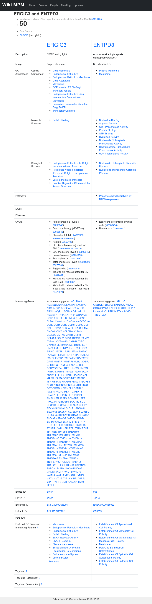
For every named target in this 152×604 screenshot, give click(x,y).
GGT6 (96, 308)
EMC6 (50, 348)
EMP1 (57, 348)
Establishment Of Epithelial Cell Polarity (116, 562)
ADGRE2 (52, 304)
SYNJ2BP (62, 428)
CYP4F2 (51, 344)
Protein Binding (61, 120)
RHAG (50, 401)
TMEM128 (65, 438)
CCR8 (64, 324)
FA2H (75, 351)
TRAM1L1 (75, 461)
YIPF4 (50, 481)
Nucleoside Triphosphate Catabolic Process (117, 171)
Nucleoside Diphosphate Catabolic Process (117, 164)
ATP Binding (106, 133)
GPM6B (51, 365)
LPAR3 (68, 375)
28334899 (85, 261)
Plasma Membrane (109, 70)
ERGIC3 (57, 44)
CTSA (68, 338)
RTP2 (57, 401)
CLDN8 (78, 331)
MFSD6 (81, 378)
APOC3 (72, 308)
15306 (50, 498)
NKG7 (64, 385)
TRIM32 (70, 465)
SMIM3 (50, 421)
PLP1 (71, 395)
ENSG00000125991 (57, 504)
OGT (49, 388)
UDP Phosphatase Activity (113, 153)
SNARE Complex (62, 541)
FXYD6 (68, 358)
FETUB (61, 354)
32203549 (58, 225)
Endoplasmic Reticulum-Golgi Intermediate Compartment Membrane (68, 97)
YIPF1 (74, 478)
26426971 (59, 275)
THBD (53, 431)
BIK (65, 318)
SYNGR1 (51, 428)
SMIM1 (80, 418)
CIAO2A (51, 331)
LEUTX (122, 308)
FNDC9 (129, 304)
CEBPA (66, 328)
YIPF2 (81, 478)
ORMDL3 (78, 388)
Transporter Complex (64, 110)
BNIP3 (71, 318)
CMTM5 (61, 334)
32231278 (76, 255)
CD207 (71, 324)
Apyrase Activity (108, 123)
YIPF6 (57, 481)
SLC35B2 (84, 411)
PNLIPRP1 (61, 398)
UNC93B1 (78, 468)
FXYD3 (59, 358)
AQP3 (74, 311)
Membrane (58, 84)
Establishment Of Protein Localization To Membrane (67, 549)
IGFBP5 (59, 371)
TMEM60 (52, 455)
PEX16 (78, 391)
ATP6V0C (81, 314)
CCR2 (50, 324)
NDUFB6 (85, 381)
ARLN (81, 311)
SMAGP (61, 418)
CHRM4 (83, 328)
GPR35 (79, 365)
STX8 (82, 425)
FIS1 (68, 354)
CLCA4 (60, 331)
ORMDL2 (68, 388)
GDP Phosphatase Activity (113, 126)
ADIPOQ (62, 304)
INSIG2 (69, 371)
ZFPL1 (50, 485)
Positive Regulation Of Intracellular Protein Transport (71, 184)
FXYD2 (50, 358)
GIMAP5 (68, 361)
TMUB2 (74, 458)
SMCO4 (71, 418)
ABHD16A (76, 301)
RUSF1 (65, 401)
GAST (50, 361)
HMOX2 (84, 368)
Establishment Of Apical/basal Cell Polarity (115, 525)
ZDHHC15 (67, 481)
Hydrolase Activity (109, 137)
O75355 (97, 511)
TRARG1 (51, 465)
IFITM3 (50, 371)
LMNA (96, 311)
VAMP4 (51, 475)
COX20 (60, 338)
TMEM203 (78, 445)
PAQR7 (59, 391)
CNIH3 (77, 334)
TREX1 (61, 465)
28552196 (67, 241)
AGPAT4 (72, 304)
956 (95, 491)
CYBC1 (82, 341)
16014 (96, 498)
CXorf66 (85, 338)
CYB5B (73, 341)
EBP (84, 344)
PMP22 (51, 398)
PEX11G (69, 391)
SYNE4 (127, 311)
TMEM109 (64, 435)
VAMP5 (60, 475)
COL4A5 (51, 338)
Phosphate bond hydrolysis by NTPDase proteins (115, 197)
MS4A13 (56, 381)
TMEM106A (99, 314)
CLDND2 (51, 334)
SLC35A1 (62, 411)
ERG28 (83, 348)
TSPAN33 (80, 465)
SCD (82, 401)
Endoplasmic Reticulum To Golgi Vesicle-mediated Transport (70, 164)
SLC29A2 (80, 408)
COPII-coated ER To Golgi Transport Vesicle (67, 88)
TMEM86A (73, 455)
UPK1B (51, 471)
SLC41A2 (84, 415)
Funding (66, 5)
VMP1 (80, 475)
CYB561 (51, 341)
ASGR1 (51, 314)
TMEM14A (76, 441)
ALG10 (56, 308)
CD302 (79, 324)
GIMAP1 (58, 361)
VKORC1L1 (71, 475)
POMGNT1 (74, 398)
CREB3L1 (98, 304)
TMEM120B (53, 438)
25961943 (58, 238)
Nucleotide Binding (109, 120)
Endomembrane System (66, 554)
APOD (80, 308)
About (32, 5)
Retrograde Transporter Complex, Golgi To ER (70, 105)
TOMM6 (65, 461)
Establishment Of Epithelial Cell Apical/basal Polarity (116, 555)
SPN (74, 421)
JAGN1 (86, 371)
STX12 (59, 425)
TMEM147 (64, 441)
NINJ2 (57, 385)
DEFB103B (75, 344)
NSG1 (85, 385)
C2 (68, 321)
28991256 (75, 258)
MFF (73, 378)
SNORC (67, 421)
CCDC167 (85, 321)
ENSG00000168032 (103, 504)
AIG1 (49, 308)
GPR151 (60, 365)
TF (48, 431)
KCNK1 (50, 375)
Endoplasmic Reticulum (65, 74)
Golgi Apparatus (61, 80)
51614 (50, 491)
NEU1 (50, 385)
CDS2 (58, 328)
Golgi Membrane (61, 70)
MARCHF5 (64, 378)
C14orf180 (60, 321)
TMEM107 (52, 435)
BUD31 (50, 321)
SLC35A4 (73, 411)
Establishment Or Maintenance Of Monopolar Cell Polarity (117, 539)
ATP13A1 (61, 314)
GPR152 (70, 365)
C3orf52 (74, 321)
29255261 (119, 228)
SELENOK (72, 405)
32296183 (96, 19)
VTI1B (59, 478)
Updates (78, 5)
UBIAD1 (59, 468)
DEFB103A (63, 344)
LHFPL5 (59, 375)
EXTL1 (60, 351)
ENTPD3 (103, 44)
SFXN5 (50, 408)
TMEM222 (64, 448)
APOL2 (50, 311)
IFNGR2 (113, 308)
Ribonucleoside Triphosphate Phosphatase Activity (114, 148)
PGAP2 (51, 395)
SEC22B (51, 405)
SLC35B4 (52, 415)
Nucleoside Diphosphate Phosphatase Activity (112, 141)
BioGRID (24, 35)
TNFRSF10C (53, 461)
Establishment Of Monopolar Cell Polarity (117, 532)
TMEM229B (76, 448)
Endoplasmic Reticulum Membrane (71, 77)
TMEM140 (77, 438)
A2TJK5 (51, 511)
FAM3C (83, 351)
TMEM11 (75, 435)
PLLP (59, 395)
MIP (49, 381)
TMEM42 (75, 451)
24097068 (78, 235)
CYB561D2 (62, 341)
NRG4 (71, 385)
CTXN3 (76, 338)
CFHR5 (74, 328)
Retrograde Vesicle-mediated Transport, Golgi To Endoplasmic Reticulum (70, 173)
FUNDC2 (84, 354)
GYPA (58, 368)
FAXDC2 (51, 354)
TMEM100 (73, 431)
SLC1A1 (70, 408)
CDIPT (50, 328)
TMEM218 (52, 448)
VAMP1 (59, 471)
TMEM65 (62, 455)
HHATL (66, 368)
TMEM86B (52, 458)
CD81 (87, 324)
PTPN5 (112, 311)
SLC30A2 (52, 411)
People (54, 5)
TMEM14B (52, 445)
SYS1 (72, 428)
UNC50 (68, 468)
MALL (85, 375)
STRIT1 (51, 425)
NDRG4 (76, 381)
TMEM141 (52, 441)
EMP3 (65, 348)
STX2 (120, 311)
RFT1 (83, 398)
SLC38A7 (62, 415)
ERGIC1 (51, 351)
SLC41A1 (73, 415)
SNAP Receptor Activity (66, 537)
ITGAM (77, 371)
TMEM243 (52, 451)
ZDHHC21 (78, 481)
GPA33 (104, 308)
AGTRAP (82, 304)
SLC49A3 (52, 418)
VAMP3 (77, 471)
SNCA (58, 421)
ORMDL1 (57, 388)
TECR (85, 428)
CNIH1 (69, 334)
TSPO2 (51, 468)
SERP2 (83, 405)
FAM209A (119, 304)
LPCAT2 (77, 375)
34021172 (75, 248)
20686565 (69, 238)
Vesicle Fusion (60, 557)
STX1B (68, 425)
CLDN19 (69, 331)
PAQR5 (51, 391)
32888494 (111, 225)
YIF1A (66, 478)
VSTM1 (51, 478)
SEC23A (61, 405)
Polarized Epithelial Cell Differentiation (112, 549)
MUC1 (104, 311)
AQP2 (67, 311)
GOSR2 (85, 361)
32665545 (58, 231)
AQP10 (59, 311)
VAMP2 (68, 471)
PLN (64, 395)
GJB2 (77, 361)
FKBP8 (75, 354)
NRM (78, 385)
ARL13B (120, 301)
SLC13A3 (60, 408)
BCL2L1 (51, 318)
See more (54, 561)
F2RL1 (68, 351)
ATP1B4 (71, 314)
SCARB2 (74, 401)
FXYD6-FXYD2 (80, 358)
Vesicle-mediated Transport (67, 179)
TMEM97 (64, 458)
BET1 (59, 318)
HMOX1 (75, 368)
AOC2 (64, 308)
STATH (81, 421)
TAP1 (78, 428)
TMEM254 (64, 451)
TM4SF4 (62, 431)
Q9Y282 (60, 511)
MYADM (66, 381)
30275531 (58, 265)
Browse (43, 5)
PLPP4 (78, 395)
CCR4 (57, 324)
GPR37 (50, 368)
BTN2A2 (80, 318)
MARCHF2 (52, 378)
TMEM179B (65, 445)
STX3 (75, 425)
